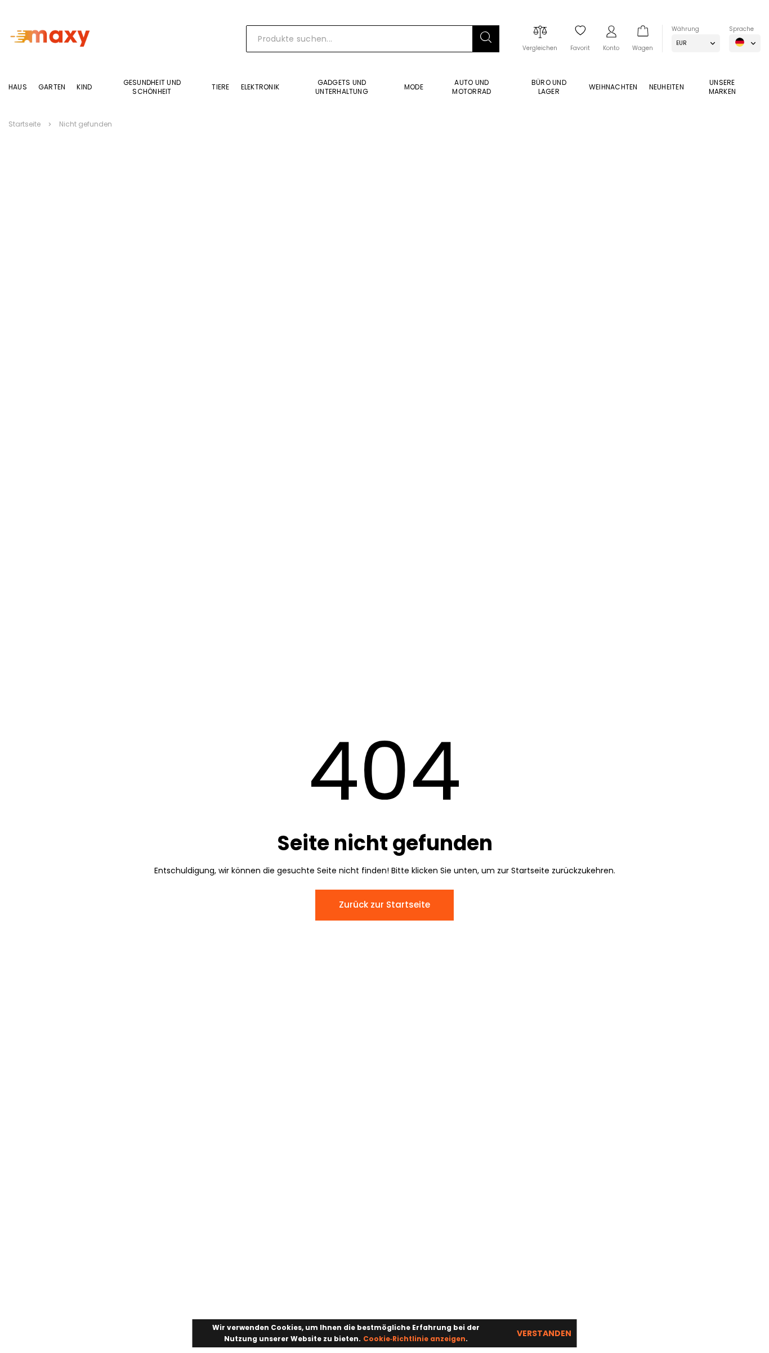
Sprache (741, 29)
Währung (685, 29)
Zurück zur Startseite (384, 904)
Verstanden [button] (544, 1333)
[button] (485, 38)
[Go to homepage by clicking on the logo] (52, 62)
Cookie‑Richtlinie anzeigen (414, 1338)
